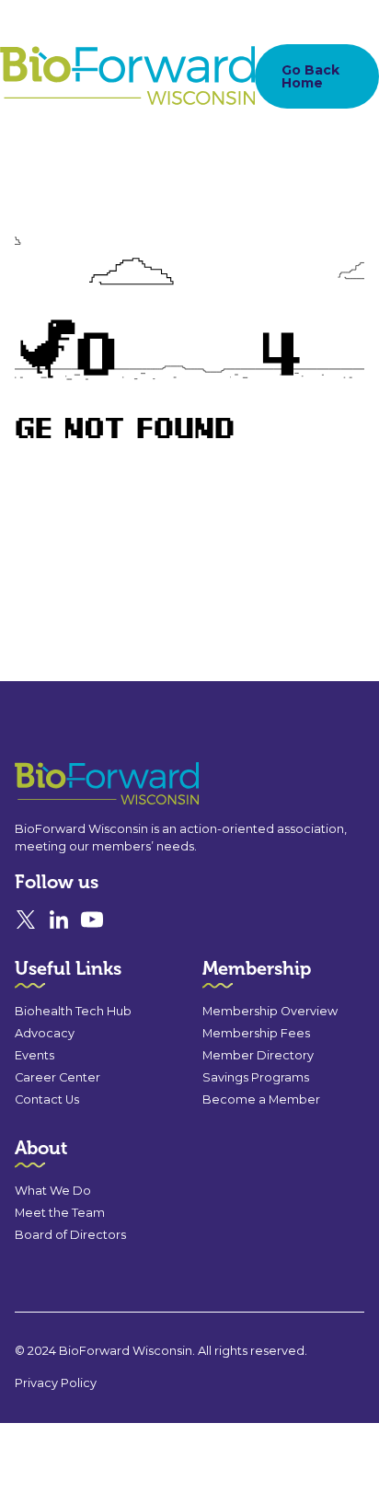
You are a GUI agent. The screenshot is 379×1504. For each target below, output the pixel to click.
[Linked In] (59, 919)
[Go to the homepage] (73, 783)
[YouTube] (92, 919)
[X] (26, 919)
